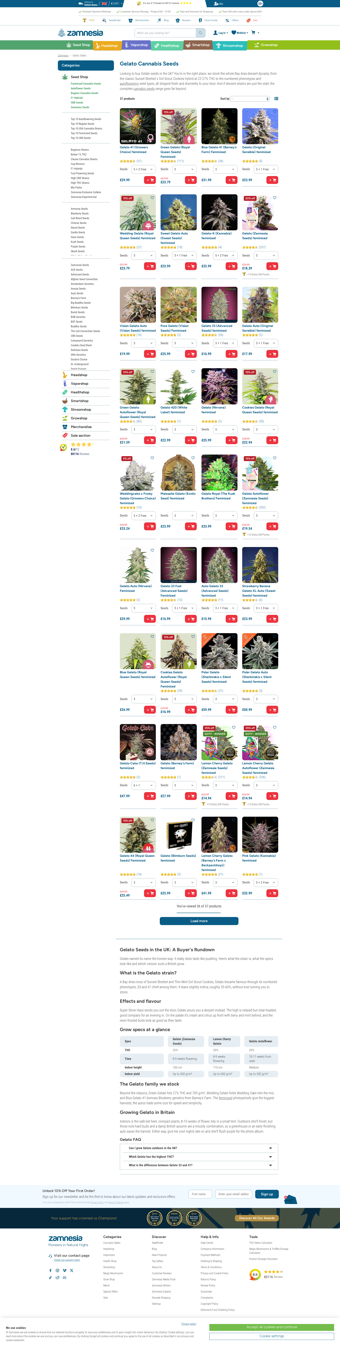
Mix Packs (76, 187)
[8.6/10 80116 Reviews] (84, 444)
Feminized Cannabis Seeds (86, 83)
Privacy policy (188, 1323)
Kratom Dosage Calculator (263, 1258)
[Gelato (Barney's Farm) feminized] (179, 742)
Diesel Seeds (78, 227)
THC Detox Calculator (260, 1242)
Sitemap (156, 1303)
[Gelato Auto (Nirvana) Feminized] (138, 565)
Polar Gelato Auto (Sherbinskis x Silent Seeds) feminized (257, 677)
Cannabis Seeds (111, 1242)
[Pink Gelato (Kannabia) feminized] (260, 835)
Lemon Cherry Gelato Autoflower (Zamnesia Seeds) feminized (258, 768)
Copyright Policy (209, 1303)
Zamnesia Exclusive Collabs (86, 192)
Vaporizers (109, 1255)
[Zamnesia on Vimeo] (65, 1270)
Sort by (224, 99)
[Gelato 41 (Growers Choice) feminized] (138, 126)
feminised (225, 1098)
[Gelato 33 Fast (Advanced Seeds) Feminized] (179, 565)
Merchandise (81, 427)
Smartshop (80, 401)
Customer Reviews (162, 1273)
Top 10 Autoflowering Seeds (86, 119)
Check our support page (67, 1259)
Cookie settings (272, 1336)
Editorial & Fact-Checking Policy (218, 1309)
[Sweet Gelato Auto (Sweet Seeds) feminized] (179, 212)
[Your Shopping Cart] (255, 33)
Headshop (79, 375)
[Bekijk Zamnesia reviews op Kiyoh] (63, 447)
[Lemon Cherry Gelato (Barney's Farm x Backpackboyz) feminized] (219, 835)
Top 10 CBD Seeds (81, 137)
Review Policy (208, 1285)
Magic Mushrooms (113, 1273)
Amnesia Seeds (79, 208)
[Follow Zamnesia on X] (72, 1270)
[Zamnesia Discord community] (65, 1278)
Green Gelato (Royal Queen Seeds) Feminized (175, 152)
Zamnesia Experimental (84, 196)
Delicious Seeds (79, 349)
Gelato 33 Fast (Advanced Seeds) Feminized (174, 590)
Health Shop (109, 1261)
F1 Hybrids (77, 97)
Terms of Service (116, 1202)
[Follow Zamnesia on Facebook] (50, 1270)
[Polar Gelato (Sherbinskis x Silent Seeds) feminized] (219, 651)
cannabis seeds (144, 89)
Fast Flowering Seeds (82, 173)
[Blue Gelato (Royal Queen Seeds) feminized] (138, 651)
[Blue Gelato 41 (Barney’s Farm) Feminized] (219, 126)
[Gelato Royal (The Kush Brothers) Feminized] (219, 473)
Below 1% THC (79, 154)
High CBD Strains (80, 178)
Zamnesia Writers (161, 1285)
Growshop (79, 418)
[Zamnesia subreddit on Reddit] (57, 1278)
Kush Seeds (77, 241)
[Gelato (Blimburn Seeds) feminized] (179, 835)
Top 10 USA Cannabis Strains (86, 128)
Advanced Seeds (80, 274)
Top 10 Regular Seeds (82, 123)
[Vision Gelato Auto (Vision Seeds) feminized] (138, 305)
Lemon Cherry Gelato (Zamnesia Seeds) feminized (217, 768)
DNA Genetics (78, 354)
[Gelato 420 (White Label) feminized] (179, 386)
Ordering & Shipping (211, 1261)
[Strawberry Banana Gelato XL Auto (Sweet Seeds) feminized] (260, 565)
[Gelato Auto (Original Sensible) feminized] (260, 305)
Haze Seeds (77, 237)
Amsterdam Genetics (82, 283)
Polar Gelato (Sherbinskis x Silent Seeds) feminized (216, 677)
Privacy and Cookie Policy (214, 1273)
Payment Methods (210, 1255)
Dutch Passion (78, 368)
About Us (157, 1267)
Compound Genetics (82, 340)
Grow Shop (109, 1279)
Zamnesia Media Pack (164, 1279)
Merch (106, 1285)
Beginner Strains (80, 149)
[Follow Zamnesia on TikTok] (50, 1278)
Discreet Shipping (161, 1297)
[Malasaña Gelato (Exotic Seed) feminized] (179, 473)
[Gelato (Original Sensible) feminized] (260, 126)
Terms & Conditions (211, 1267)
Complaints (207, 1297)
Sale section (80, 435)
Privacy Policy (97, 1202)
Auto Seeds (77, 293)
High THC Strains (80, 182)
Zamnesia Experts (161, 1291)
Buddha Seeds (79, 326)
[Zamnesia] (93, 33)
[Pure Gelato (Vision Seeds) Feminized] (179, 305)
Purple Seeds (78, 246)
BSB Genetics (78, 316)
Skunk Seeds (78, 251)
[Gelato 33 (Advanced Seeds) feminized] (219, 305)
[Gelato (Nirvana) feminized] (219, 386)
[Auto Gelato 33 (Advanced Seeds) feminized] (219, 565)
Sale (105, 1297)
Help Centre (207, 1242)
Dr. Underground (80, 364)
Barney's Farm (78, 298)
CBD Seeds (77, 102)
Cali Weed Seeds (80, 218)
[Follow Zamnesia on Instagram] (57, 1270)
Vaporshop (79, 383)
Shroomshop (81, 409)
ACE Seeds (77, 269)
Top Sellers (157, 1261)
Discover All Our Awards (256, 1218)
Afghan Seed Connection (84, 279)
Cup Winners (78, 163)
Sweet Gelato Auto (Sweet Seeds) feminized (174, 238)
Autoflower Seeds (81, 88)
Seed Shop (79, 77)
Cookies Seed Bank (81, 345)
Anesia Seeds (78, 288)
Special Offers (110, 1291)
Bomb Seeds (78, 312)
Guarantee (206, 1291)
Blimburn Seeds (79, 307)
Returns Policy (208, 1279)
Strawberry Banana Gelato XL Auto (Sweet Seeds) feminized (258, 590)
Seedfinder (157, 1242)
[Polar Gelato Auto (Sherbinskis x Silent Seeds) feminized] (260, 651)
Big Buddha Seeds (81, 302)
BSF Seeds (76, 321)
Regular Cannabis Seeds (84, 93)
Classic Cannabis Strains (84, 159)
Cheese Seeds (78, 222)
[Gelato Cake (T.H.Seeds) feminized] (138, 742)
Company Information (212, 1248)
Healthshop (80, 392)
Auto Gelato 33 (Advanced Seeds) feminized (214, 590)
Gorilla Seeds (78, 232)
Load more (199, 921)
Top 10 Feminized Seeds (84, 133)
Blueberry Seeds (80, 213)
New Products (159, 1255)
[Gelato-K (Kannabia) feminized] (219, 212)
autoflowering (129, 83)
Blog (154, 1248)
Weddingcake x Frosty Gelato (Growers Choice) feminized (138, 498)
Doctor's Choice (79, 359)
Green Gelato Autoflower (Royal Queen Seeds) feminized (137, 412)
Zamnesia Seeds (80, 107)
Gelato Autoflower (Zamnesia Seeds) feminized (255, 498)
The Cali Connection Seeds (85, 331)
